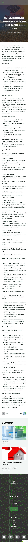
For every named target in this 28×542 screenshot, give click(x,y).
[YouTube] (4, 537)
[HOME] (13, 14)
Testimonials (14, 502)
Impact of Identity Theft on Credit (9, 468)
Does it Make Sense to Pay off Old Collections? (12, 462)
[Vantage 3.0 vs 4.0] (14, 433)
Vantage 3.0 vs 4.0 (5, 442)
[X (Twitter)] (17, 537)
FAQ (14, 521)
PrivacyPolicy (14, 526)
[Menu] (25, 2)
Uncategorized (17, 32)
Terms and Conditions (14, 528)
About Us (14, 500)
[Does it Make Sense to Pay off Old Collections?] (14, 453)
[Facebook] (10, 537)
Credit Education (14, 503)
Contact (14, 522)
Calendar (14, 524)
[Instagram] (23, 537)
